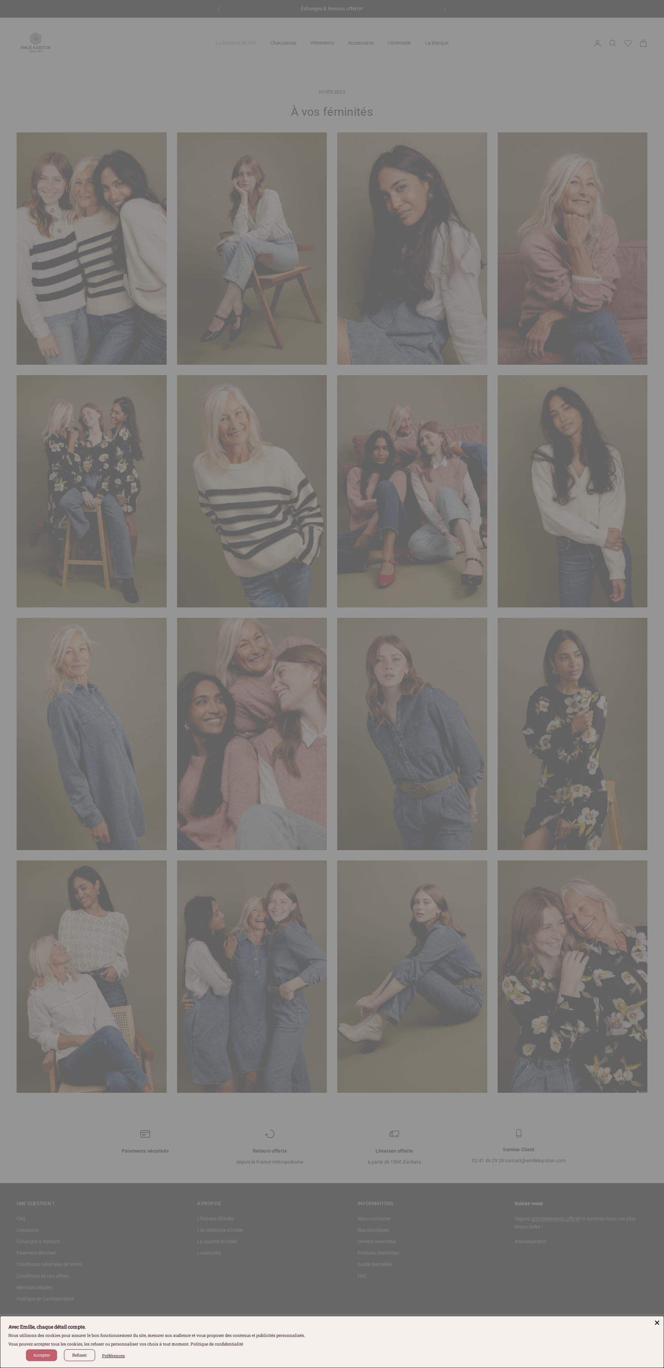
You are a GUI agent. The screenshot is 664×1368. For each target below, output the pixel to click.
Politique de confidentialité (217, 1344)
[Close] (657, 1322)
